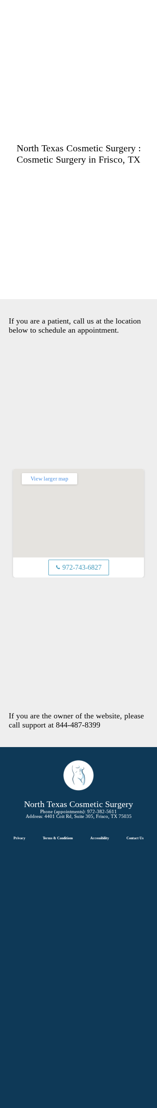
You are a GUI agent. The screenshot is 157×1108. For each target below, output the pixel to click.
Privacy (19, 838)
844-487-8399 (78, 725)
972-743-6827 (79, 567)
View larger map (49, 478)
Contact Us (134, 838)
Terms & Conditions (58, 838)
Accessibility (99, 838)
